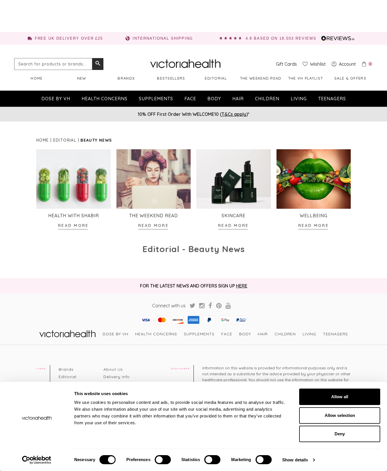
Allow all (339, 396)
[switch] (163, 459)
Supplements (156, 98)
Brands (126, 78)
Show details (295, 459)
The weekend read (261, 78)
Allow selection (340, 415)
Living (299, 98)
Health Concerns (104, 98)
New (81, 78)
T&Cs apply (234, 114)
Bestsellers (171, 78)
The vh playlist (305, 78)
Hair (238, 98)
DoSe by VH (55, 98)
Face (190, 98)
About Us (113, 369)
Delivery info (116, 376)
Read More (73, 225)
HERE (241, 286)
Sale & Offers (350, 78)
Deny (340, 433)
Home (36, 78)
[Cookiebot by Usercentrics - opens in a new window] (36, 460)
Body (214, 98)
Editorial (216, 78)
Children (267, 98)
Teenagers (332, 98)
